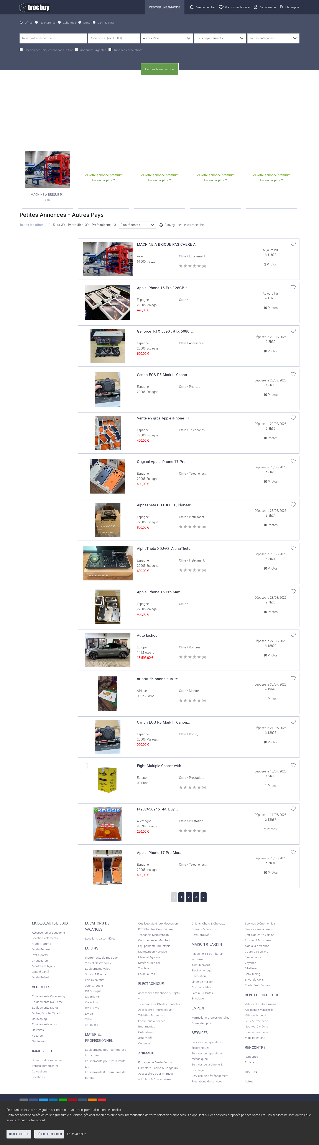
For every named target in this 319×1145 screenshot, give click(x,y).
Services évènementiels (260, 923)
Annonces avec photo (127, 50)
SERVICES (200, 1033)
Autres (249, 1081)
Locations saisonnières (100, 938)
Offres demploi (201, 1023)
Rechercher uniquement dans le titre (49, 50)
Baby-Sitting (252, 974)
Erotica (249, 1062)
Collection (91, 1002)
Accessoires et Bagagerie (48, 933)
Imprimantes (146, 1026)
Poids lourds (146, 974)
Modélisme (92, 997)
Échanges (69, 23)
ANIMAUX (146, 1053)
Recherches (48, 23)
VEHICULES (41, 987)
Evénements (253, 957)
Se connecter (268, 7)
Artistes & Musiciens (258, 940)
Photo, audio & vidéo (152, 1021)
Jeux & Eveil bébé (256, 1021)
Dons (86, 23)
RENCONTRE (255, 1047)
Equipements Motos (45, 1008)
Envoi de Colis (254, 980)
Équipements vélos (97, 969)
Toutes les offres (32, 225)
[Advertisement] (159, 111)
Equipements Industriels (154, 946)
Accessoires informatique (155, 1010)
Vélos (88, 1019)
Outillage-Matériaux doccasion (158, 923)
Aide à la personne (257, 946)
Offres (29, 23)
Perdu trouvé (200, 935)
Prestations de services (207, 1081)
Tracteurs (144, 968)
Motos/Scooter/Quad (46, 1013)
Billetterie (251, 968)
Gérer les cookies (49, 1134)
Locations (38, 1077)
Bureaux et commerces (47, 1060)
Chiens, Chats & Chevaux (208, 923)
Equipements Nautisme (47, 1002)
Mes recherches (205, 7)
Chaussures (40, 961)
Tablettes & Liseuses (151, 1015)
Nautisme (38, 1041)
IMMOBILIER (42, 1051)
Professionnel (102, 225)
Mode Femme (41, 949)
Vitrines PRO (106, 23)
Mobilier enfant (255, 1038)
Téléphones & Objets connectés (159, 1004)
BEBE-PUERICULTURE (262, 995)
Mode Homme (41, 944)
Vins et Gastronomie (98, 963)
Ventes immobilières (45, 1066)
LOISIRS (91, 948)
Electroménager (202, 970)
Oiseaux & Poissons (205, 929)
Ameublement (201, 965)
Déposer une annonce (164, 7)
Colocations (40, 1071)
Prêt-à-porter (40, 955)
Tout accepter (19, 1134)
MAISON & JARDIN (207, 944)
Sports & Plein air (96, 974)
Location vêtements (45, 938)
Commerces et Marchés (154, 940)
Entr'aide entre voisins (259, 935)
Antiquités (91, 1025)
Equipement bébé (256, 1032)
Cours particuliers (256, 951)
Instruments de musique (101, 958)
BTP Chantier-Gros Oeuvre (155, 929)
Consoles (144, 1043)
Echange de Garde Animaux (156, 1062)
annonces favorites (237, 7)
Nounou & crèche (256, 1026)
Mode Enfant (40, 977)
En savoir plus (76, 1134)
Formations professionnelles (210, 1018)
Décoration (199, 976)
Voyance (250, 963)
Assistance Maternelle (259, 1010)
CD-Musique (93, 991)
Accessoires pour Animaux (156, 1074)
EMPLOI (198, 1008)
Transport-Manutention (153, 935)
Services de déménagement (210, 1076)
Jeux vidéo (145, 1038)
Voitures (37, 1036)
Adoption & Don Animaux (154, 1079)
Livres (89, 1014)
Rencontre (251, 1057)
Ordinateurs (146, 1032)
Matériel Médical (149, 963)
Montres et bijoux (43, 966)
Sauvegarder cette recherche (184, 225)
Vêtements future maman (261, 1004)
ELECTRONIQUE (151, 983)
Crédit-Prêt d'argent (258, 985)
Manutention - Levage (152, 951)
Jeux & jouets (94, 986)
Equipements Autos (45, 1024)
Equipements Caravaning (48, 996)
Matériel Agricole (149, 957)
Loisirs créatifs (94, 980)
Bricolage (198, 998)
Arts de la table (201, 987)
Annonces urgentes (93, 50)
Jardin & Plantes (202, 993)
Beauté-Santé (40, 972)
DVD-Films (92, 1008)
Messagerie (292, 7)
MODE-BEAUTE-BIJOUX (50, 923)
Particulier (75, 225)
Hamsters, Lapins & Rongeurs (158, 1068)
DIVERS (251, 1072)
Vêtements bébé (255, 1015)
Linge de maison (203, 982)
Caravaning (39, 1019)
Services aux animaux (259, 929)
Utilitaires (38, 1030)
